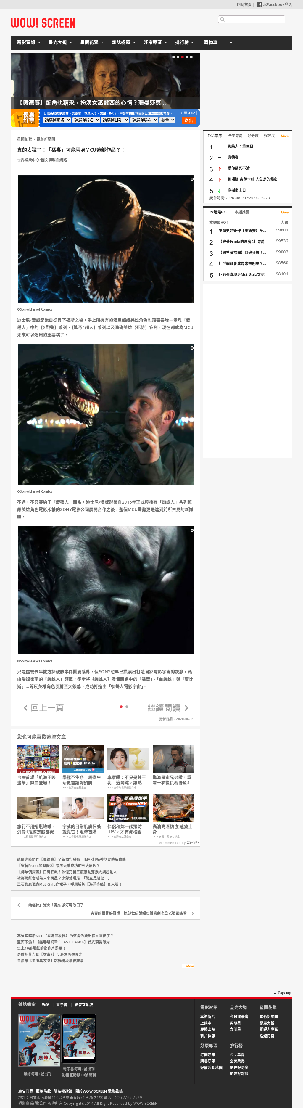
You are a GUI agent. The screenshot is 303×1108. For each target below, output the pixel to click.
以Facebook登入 (277, 4)
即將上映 (207, 1029)
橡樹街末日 (237, 190)
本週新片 (207, 1016)
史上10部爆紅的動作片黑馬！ (41, 948)
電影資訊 (26, 42)
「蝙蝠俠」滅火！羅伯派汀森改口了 (54, 905)
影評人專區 (269, 1029)
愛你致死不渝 (239, 168)
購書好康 (207, 1061)
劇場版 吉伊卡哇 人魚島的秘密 (253, 179)
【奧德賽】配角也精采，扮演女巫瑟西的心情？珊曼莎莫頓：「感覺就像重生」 (116, 103)
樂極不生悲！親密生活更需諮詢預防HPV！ (81, 780)
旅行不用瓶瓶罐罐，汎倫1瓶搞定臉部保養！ (36, 829)
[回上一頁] (44, 708)
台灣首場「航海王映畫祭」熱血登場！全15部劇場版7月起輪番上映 (36, 780)
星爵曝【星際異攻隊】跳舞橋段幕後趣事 (50, 960)
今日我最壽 (239, 1016)
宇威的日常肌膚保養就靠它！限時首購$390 (81, 829)
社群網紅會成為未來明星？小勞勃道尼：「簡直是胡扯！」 (64, 878)
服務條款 (43, 1091)
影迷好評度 (239, 1073)
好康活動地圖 (211, 1067)
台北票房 (214, 135)
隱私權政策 (63, 1091)
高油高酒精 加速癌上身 (173, 829)
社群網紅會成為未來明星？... (242, 263)
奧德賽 (233, 157)
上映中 (206, 1023)
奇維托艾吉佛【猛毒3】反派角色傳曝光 (49, 954)
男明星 (235, 1023)
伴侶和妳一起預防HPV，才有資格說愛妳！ (126, 829)
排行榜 (182, 42)
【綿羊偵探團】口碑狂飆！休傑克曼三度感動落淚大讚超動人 (67, 871)
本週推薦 (242, 212)
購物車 (211, 42)
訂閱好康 (207, 1054)
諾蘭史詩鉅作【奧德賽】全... (242, 230)
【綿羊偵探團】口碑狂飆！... (242, 252)
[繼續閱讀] (168, 708)
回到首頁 (244, 4)
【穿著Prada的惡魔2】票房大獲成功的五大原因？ (58, 865)
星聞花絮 (89, 42)
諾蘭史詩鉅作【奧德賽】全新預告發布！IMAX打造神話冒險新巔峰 (71, 859)
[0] (121, 706)
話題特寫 (267, 1035)
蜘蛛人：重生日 (241, 146)
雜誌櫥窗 (121, 42)
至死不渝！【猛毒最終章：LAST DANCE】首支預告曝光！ (65, 942)
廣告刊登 (25, 1091)
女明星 (235, 1029)
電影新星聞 (46, 139)
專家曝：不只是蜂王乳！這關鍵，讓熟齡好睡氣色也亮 (126, 780)
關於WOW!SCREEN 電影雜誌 (99, 1091)
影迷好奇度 (239, 1067)
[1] (126, 706)
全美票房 (235, 135)
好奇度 (253, 135)
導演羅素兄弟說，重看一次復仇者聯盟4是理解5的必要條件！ (173, 780)
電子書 (61, 1004)
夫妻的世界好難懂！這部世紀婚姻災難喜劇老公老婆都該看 (139, 913)
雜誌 (45, 1004)
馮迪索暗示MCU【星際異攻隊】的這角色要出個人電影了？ (65, 935)
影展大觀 (267, 1023)
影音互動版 (84, 1004)
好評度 (269, 135)
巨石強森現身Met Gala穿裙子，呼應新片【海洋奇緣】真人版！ (69, 884)
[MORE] (188, 967)
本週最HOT (219, 212)
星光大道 (58, 42)
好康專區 (153, 42)
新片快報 (207, 1035)
